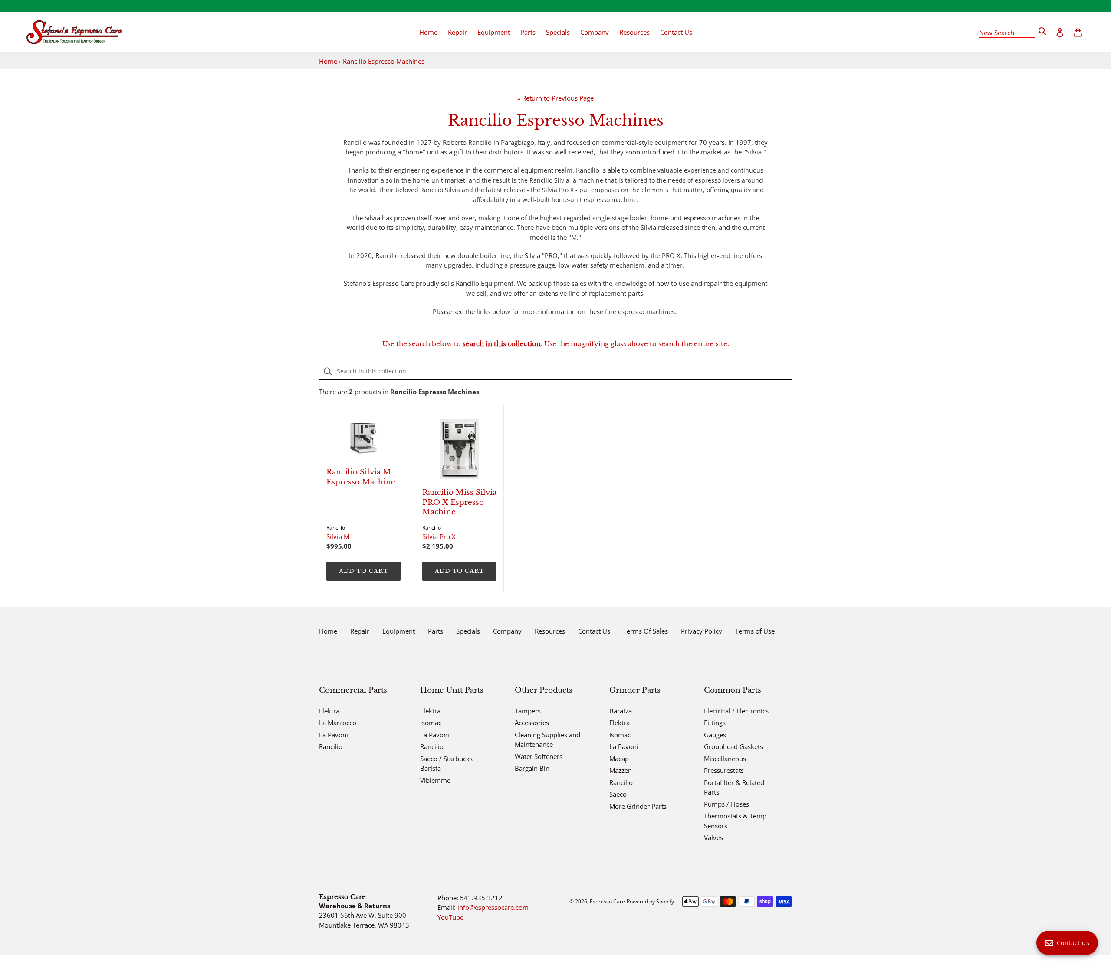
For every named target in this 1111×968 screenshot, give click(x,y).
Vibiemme (435, 780)
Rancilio (330, 746)
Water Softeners (538, 756)
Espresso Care (607, 901)
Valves (713, 837)
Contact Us (594, 631)
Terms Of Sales (645, 631)
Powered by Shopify (650, 901)
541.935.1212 (481, 897)
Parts (435, 631)
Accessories (532, 722)
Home (328, 61)
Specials (468, 631)
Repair (359, 631)
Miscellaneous (725, 758)
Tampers (528, 710)
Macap (619, 758)
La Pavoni (333, 734)
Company (507, 631)
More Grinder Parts (638, 806)
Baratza (620, 710)
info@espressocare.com (493, 907)
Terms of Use (755, 631)
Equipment (398, 631)
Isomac (430, 722)
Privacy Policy (701, 631)
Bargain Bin (532, 768)
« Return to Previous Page (555, 98)
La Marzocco (337, 722)
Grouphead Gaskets (733, 746)
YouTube (450, 917)
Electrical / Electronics (736, 710)
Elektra (329, 710)
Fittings (715, 722)
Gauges (715, 734)
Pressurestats (724, 770)
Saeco (618, 794)
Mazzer (620, 770)
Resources (550, 631)
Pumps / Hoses (726, 804)
